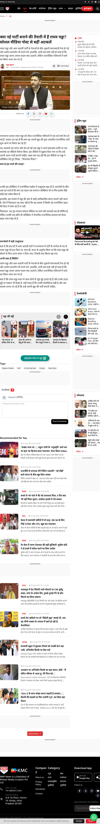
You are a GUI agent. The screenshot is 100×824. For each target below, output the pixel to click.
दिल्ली (24, 491)
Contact (39, 793)
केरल (23, 516)
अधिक (78, 177)
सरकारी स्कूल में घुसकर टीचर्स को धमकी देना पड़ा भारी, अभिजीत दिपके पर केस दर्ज (42, 648)
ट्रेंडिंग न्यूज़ (81, 121)
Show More (34, 734)
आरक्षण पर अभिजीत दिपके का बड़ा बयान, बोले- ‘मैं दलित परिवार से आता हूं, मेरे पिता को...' (43, 672)
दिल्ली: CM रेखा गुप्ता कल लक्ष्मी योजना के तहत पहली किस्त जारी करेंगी (87, 64)
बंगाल (24, 585)
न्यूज (7, 68)
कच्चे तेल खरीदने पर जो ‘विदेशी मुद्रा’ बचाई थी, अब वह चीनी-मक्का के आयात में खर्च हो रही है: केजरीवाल (43, 622)
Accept (79, 821)
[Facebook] (28, 114)
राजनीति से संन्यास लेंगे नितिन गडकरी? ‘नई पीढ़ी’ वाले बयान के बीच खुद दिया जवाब (42, 473)
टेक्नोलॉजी (82, 293)
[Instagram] (40, 114)
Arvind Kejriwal (30, 368)
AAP (18, 368)
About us (39, 777)
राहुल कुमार (10, 65)
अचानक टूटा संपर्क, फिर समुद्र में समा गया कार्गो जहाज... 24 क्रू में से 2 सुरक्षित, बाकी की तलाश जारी (43, 341)
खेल (61, 773)
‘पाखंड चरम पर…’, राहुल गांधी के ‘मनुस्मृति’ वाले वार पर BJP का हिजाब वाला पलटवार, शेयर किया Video (44, 449)
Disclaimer (40, 789)
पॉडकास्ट (81, 223)
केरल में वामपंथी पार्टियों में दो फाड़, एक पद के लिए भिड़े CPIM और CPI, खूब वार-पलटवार (43, 522)
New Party (52, 368)
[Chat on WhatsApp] (94, 817)
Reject (91, 821)
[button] (66, 317)
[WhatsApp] (52, 114)
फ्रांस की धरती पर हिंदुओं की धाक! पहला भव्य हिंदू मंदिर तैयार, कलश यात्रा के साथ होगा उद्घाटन (26, 341)
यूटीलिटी (51, 785)
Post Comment (60, 421)
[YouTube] (46, 114)
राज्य (49, 777)
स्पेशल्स (80, 395)
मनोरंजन (63, 777)
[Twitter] (34, 114)
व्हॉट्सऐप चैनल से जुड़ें (33, 358)
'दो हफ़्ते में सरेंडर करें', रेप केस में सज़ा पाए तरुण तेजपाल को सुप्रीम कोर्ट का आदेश (88, 73)
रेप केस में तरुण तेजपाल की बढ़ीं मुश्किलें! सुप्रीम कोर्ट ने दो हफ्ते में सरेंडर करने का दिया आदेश (44, 547)
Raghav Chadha (8, 368)
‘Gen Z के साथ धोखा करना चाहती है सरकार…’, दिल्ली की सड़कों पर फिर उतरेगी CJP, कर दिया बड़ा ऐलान (43, 697)
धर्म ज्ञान (63, 781)
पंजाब (24, 614)
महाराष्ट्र (24, 642)
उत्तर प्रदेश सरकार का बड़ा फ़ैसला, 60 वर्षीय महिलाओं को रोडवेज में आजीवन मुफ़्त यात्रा (88, 55)
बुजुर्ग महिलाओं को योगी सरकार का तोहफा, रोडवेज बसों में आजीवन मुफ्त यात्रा (87, 46)
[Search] (97, 8)
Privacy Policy (38, 783)
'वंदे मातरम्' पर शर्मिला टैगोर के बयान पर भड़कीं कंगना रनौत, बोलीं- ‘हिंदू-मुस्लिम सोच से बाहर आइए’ (9, 341)
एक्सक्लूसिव (52, 781)
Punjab (42, 368)
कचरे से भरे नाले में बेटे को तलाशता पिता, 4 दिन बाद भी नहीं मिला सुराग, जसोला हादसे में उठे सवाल (43, 497)
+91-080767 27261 (13, 791)
